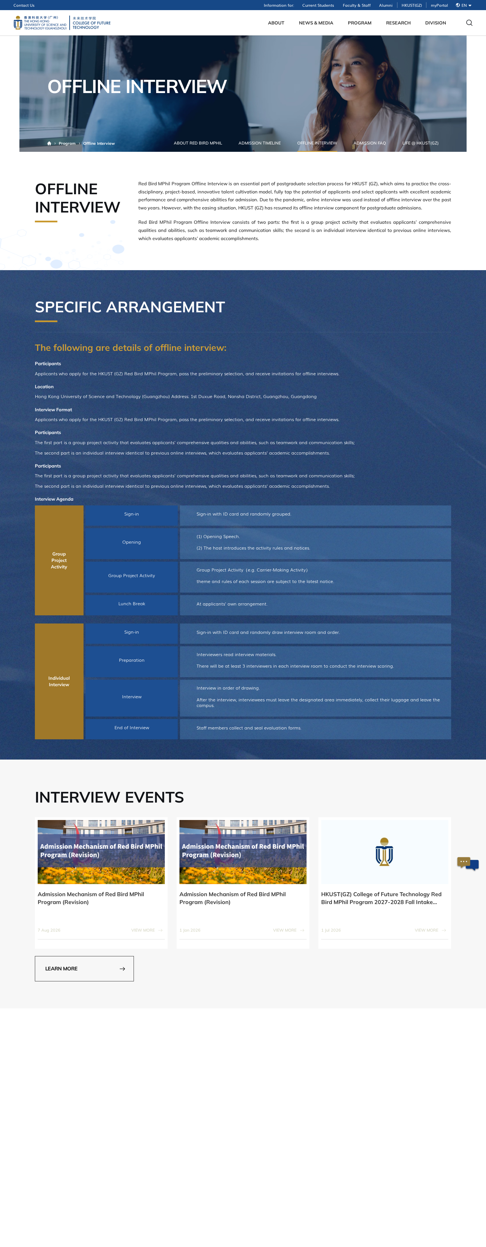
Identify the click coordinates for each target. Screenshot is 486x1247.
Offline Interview (317, 143)
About (276, 23)
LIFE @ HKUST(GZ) (420, 143)
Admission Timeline (259, 143)
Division (435, 23)
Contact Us (24, 5)
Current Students (318, 5)
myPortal (439, 5)
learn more (61, 968)
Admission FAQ (370, 143)
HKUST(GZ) (412, 5)
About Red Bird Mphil (198, 143)
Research (398, 23)
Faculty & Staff (357, 5)
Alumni (386, 5)
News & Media (316, 23)
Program (360, 23)
